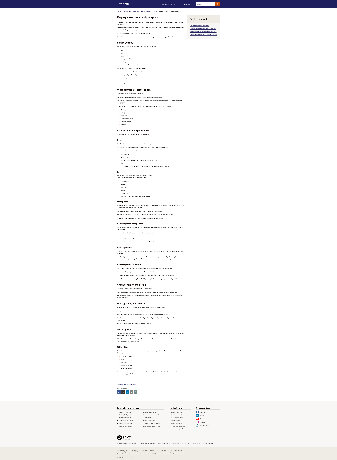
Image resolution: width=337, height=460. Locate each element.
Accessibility (177, 443)
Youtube (202, 419)
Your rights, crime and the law (152, 426)
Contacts (187, 4)
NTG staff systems (207, 443)
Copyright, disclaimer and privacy (127, 443)
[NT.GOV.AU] (123, 4)
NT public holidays (177, 417)
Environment (147, 417)
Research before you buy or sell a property (203, 28)
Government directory (178, 426)
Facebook (203, 412)
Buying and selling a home (149, 11)
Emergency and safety (149, 412)
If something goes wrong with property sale (203, 31)
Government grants (177, 423)
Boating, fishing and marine (127, 415)
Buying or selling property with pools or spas (203, 34)
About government (177, 412)
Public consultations (177, 415)
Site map (186, 443)
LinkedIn (202, 415)
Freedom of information (148, 443)
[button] (135, 392)
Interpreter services (164, 443)
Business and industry (125, 417)
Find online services (168, 4)
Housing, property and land (131, 11)
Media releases (176, 420)
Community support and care (127, 420)
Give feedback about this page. (126, 384)
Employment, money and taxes (152, 415)
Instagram (203, 422)
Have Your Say (204, 425)
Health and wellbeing (149, 420)
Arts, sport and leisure (125, 412)
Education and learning (126, 426)
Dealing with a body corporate (199, 25)
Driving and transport (125, 423)
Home (119, 11)
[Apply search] (217, 4)
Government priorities (178, 429)
